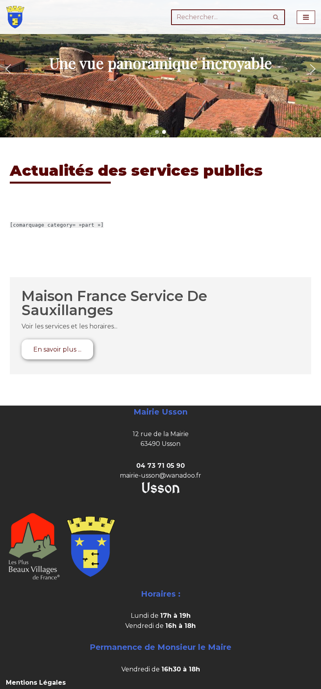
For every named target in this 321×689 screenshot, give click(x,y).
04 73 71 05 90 (160, 465)
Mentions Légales (36, 682)
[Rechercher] (276, 17)
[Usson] (15, 17)
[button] (8, 69)
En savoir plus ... (57, 349)
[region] (160, 68)
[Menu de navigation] (306, 17)
